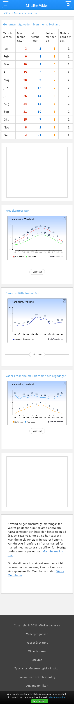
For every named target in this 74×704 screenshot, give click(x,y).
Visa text (37, 271)
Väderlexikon (37, 651)
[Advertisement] (37, 172)
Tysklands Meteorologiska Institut (37, 668)
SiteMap (37, 660)
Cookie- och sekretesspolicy (37, 677)
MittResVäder (37, 5)
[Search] (68, 4)
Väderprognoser (37, 634)
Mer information (57, 697)
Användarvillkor (37, 685)
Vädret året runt (37, 642)
